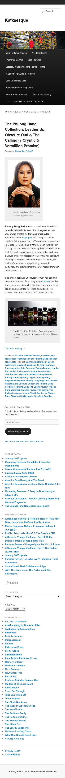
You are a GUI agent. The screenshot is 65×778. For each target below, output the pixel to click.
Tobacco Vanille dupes (22, 396)
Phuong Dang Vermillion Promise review (30, 388)
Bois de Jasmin (13, 636)
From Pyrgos (12, 650)
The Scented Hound (15, 720)
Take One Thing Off (15, 694)
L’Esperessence (13, 654)
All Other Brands (39, 52)
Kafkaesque (16, 20)
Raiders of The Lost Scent (19, 683)
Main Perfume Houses (16, 52)
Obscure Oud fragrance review (20, 374)
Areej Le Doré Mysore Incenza (21, 476)
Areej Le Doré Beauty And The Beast (24, 480)
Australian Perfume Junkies (20, 628)
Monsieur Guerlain (15, 665)
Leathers (45, 355)
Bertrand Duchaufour (36, 361)
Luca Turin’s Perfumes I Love (21, 658)
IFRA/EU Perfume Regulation (19, 87)
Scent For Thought (15, 691)
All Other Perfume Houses (27, 355)
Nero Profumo (12, 669)
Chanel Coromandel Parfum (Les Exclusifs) (28, 469)
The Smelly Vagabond (17, 727)
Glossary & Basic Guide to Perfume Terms (25, 66)
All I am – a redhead (16, 621)
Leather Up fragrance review (23, 371)
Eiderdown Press (14, 647)
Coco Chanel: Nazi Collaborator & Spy (25, 566)
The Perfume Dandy (15, 713)
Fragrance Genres (14, 59)
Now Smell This (13, 672)
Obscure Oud (44, 371)
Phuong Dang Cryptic (25, 377)
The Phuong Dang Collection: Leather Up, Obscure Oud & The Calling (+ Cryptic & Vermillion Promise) (25, 134)
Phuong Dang (41, 358)
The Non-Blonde (13, 709)
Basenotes (10, 632)
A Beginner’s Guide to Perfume (20, 73)
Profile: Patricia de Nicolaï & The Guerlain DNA (30, 533)
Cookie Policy (12, 754)
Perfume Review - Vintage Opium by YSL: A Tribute (32, 544)
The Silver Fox (13, 724)
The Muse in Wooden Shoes (20, 705)
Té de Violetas (12, 698)
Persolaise (10, 676)
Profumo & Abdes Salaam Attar (21, 680)
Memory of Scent (14, 661)
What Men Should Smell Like (20, 735)
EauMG (9, 643)
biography (27, 237)
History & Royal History (16, 94)
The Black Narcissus (16, 702)
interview (45, 281)
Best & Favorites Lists (16, 80)
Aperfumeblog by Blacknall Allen (22, 625)
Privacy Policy (12, 750)
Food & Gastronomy (41, 94)
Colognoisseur (13, 639)
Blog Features (34, 59)
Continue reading (15, 348)
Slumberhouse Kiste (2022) (19, 472)
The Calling (42, 389)
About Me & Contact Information (29, 101)
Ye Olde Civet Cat (14, 738)
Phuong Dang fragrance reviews (42, 380)
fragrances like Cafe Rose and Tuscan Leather (28, 368)
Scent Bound (12, 687)
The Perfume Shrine (16, 716)
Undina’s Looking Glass (18, 731)
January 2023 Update (16, 458)
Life (7, 101)
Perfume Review (26, 358)
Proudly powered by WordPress (41, 771)
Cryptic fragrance (46, 364)
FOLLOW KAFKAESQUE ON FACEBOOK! (24, 441)
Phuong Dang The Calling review (31, 386)
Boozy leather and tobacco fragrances (29, 363)
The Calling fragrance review (29, 391)
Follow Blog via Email (18, 431)
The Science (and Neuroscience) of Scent (27, 505)
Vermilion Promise (43, 396)
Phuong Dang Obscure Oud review (22, 383)
